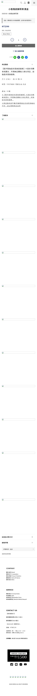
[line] (14, 57)
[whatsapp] (22, 57)
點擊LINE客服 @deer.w (18, 632)
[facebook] (18, 57)
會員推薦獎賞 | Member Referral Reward (16, 599)
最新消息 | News (10, 579)
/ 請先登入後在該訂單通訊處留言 (17, 638)
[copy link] (26, 57)
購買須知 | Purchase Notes (13, 593)
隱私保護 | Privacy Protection (13, 576)
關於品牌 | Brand (10, 572)
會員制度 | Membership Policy (13, 597)
